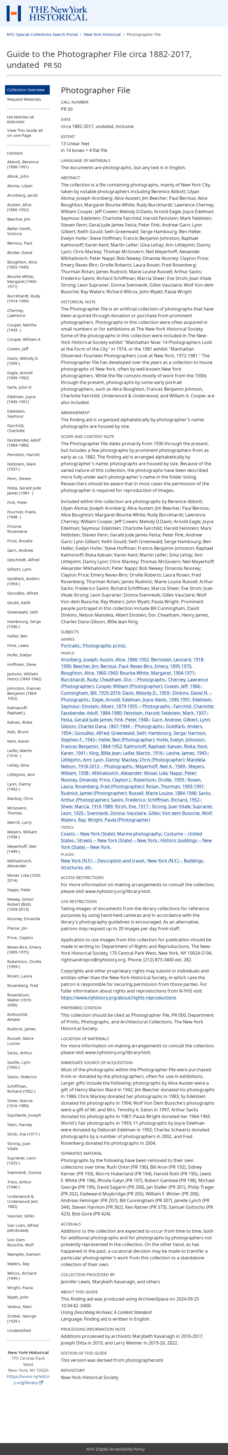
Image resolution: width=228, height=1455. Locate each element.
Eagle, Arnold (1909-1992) (20, 375)
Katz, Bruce (17, 731)
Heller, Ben (17, 636)
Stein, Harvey (19, 1124)
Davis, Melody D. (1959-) (23, 361)
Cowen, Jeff (17, 348)
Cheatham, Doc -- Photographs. (133, 679)
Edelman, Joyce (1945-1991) (21, 399)
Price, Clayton (20, 937)
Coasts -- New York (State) (88, 834)
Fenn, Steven (19, 478)
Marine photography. (139, 834)
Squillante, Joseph (24, 1115)
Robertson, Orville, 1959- (159, 780)
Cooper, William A (23, 339)
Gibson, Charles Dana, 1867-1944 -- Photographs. (112, 726)
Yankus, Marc (19, 1306)
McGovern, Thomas (17, 810)
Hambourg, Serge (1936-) (24, 624)
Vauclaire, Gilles (143, 813)
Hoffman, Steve (21, 664)
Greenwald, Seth (22, 612)
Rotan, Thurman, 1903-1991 (175, 786)
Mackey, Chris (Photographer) (153, 760)
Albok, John (18, 176)
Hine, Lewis (18, 645)
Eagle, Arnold (106, 699)
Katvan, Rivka (19, 722)
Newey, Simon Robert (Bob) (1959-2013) (20, 904)
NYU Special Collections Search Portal (42, 34)
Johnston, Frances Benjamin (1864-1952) (24, 693)
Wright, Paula (20, 1287)
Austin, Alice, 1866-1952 (124, 659)
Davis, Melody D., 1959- (146, 693)
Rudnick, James (21, 1028)
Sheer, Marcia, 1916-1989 (87, 806)
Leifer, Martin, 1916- (143, 753)
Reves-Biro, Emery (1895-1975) (24, 949)
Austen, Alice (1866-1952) (19, 207)
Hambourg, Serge (167, 733)
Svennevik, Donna (24, 1172)
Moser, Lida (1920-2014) (24, 878)
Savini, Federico (22, 1076)
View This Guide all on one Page (25, 133)
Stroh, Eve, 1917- (132, 806)
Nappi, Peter (19, 889)
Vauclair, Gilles (20, 1215)
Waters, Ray (18, 1263)
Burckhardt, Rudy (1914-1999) (23, 298)
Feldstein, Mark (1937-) (21, 466)
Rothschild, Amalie (17, 1017)
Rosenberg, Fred (22, 985)
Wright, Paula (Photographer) (119, 820)
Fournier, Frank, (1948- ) (22, 514)
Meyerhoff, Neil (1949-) (21, 849)
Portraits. (71, 645)
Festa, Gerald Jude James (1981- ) (24, 490)
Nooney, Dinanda (23, 918)
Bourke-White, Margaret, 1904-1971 (157, 673)
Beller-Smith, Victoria (19, 231)
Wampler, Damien (24, 1254)
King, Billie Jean (105, 753)
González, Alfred (22, 593)
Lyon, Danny (106, 760)
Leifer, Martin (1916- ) (19, 753)
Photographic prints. (105, 645)
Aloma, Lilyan (20, 185)
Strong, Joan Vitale (19, 1146)
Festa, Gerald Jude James (86, 720)
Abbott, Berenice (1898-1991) (23, 164)
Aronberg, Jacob (22, 195)
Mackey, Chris (20, 798)
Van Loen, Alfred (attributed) (23, 1228)
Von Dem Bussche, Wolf (20, 1242)
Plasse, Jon (17, 928)
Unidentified (19, 1330)
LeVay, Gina (18, 765)
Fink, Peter (17, 502)
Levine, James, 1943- (187, 753)
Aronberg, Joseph (79, 659)
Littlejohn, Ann (21, 774)
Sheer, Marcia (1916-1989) (20, 1103)
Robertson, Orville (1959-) (24, 964)
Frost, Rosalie (20, 540)
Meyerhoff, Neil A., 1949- (160, 766)
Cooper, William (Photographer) (129, 686)
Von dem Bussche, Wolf (187, 813)
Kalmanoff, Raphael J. (17, 710)
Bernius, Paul (19, 243)
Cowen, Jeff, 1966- (182, 686)
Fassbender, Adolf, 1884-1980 (91, 713)
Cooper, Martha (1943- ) (21, 327)
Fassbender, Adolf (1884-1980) (24, 442)
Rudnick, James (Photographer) (94, 793)
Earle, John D (19, 387)
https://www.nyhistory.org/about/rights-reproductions (118, 997)
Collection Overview (25, 89)
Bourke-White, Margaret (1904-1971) (22, 281)
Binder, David (19, 252)
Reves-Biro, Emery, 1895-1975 (160, 666)
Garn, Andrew (20, 550)
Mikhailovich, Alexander (19, 863)
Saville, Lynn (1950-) (19, 1065)
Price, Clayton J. (115, 780)
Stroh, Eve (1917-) (23, 1134)
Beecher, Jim (18, 219)
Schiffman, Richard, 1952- (174, 800)
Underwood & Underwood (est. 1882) (23, 1201)
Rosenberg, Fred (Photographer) (109, 786)
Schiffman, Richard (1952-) (21, 1089)
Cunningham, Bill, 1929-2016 (90, 693)
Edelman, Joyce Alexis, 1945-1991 (156, 699)
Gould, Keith (19, 602)
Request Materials (24, 99)
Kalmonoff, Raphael (144, 746)
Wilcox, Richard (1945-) (21, 1276)
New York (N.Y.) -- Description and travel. (103, 861)
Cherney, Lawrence (16, 313)
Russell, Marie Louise (20, 1041)
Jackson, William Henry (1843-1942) (24, 676)
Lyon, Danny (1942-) (19, 786)
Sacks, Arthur (19, 1052)
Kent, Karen (18, 741)
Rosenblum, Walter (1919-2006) (19, 1000)
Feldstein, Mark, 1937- (184, 713)
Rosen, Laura (19, 976)
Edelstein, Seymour (16, 413)
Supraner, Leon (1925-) (21, 1160)
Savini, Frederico (128, 800)
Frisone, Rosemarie (17, 529)
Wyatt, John (18, 1297)
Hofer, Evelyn (19, 655)
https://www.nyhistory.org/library (28, 1379)
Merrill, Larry (19, 822)
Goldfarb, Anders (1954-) (23, 581)
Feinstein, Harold (23, 454)
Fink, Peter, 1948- (132, 720)
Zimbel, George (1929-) (21, 1318)
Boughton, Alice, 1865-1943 (89, 673)
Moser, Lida (156, 773)
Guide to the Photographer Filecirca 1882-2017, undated (99, 59)
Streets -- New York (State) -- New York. (117, 840)
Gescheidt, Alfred (23, 559)
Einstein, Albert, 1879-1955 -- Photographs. (126, 706)
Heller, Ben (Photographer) (126, 740)
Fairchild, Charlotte (16, 428)
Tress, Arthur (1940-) (19, 1184)
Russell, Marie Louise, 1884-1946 (162, 793)
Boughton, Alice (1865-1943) (22, 264)
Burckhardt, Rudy (79, 679)
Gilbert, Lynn (19, 569)
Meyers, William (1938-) (22, 834)
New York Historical (102, 34)
